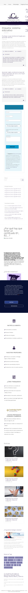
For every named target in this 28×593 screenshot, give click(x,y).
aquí (18, 294)
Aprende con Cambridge (19, 557)
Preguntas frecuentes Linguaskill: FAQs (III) (13, 194)
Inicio (5, 4)
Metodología (16, 4)
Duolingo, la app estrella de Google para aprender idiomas (13, 36)
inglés (10, 97)
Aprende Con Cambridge (9, 51)
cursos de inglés (19, 562)
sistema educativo (17, 97)
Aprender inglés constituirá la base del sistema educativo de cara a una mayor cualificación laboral (13, 73)
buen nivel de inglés (18, 58)
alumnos (22, 57)
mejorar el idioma (6, 61)
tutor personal (10, 62)
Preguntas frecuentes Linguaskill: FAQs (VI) (13, 188)
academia (5, 557)
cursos (8, 59)
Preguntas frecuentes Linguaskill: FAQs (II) (13, 196)
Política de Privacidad (16, 153)
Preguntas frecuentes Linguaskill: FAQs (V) (13, 190)
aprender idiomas (6, 58)
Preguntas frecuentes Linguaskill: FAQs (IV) (13, 192)
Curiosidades (7, 54)
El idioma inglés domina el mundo (14, 205)
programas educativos (14, 61)
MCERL (12, 97)
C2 (4, 562)
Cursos (9, 4)
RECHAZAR (13, 305)
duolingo (12, 59)
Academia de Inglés (11, 557)
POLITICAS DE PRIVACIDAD (15, 591)
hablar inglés (21, 59)
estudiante (16, 59)
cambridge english (13, 562)
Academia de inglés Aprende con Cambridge (13, 57)
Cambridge (7, 562)
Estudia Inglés (7, 91)
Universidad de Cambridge (8, 567)
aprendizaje (12, 58)
